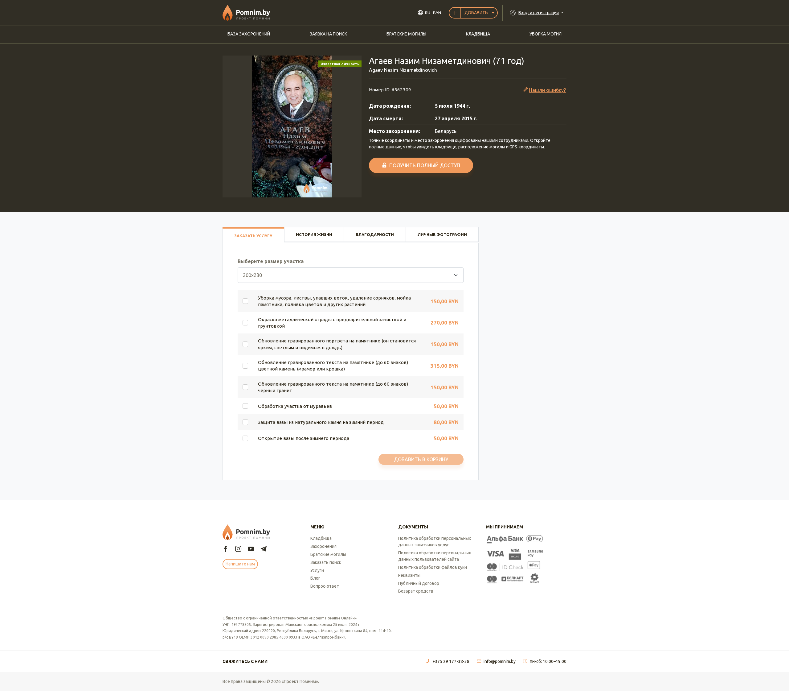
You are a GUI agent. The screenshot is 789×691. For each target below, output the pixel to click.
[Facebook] (226, 549)
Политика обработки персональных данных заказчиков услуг (434, 541)
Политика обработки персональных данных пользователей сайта (434, 556)
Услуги (317, 570)
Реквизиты (409, 575)
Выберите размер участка (271, 261)
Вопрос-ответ (324, 586)
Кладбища (478, 33)
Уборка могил (545, 33)
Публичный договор (418, 583)
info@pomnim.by (500, 661)
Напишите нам (240, 563)
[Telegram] (263, 549)
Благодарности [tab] (375, 234)
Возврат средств (415, 591)
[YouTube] (251, 549)
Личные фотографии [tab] (442, 234)
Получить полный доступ (424, 165)
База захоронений (248, 33)
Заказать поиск (325, 562)
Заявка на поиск (328, 33)
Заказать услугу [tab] (253, 236)
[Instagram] (238, 549)
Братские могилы (406, 33)
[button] (292, 126)
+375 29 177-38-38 (450, 661)
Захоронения (323, 546)
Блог (315, 578)
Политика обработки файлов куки (432, 567)
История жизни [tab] (314, 234)
